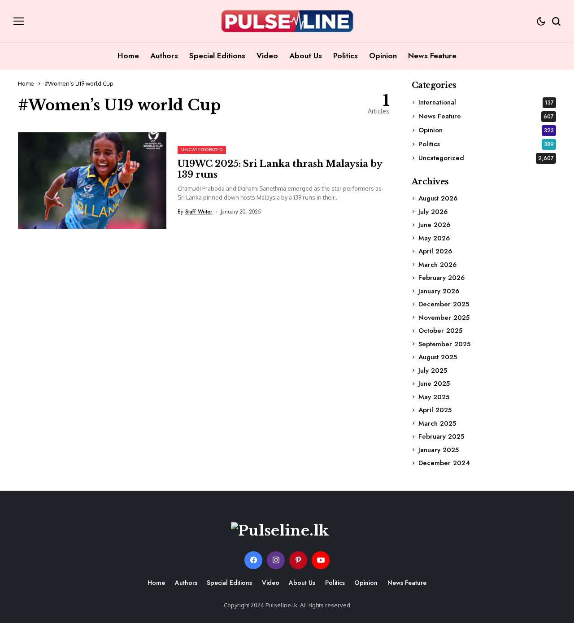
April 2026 (435, 251)
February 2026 (441, 278)
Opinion (486, 130)
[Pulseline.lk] (287, 21)
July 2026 (433, 212)
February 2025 (441, 436)
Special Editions (229, 582)
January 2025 (438, 450)
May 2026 (434, 238)
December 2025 (443, 304)
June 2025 (434, 383)
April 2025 (435, 410)
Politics (486, 144)
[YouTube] (321, 560)
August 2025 (437, 357)
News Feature (486, 116)
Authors (186, 582)
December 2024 (444, 463)
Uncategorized (486, 158)
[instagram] (276, 560)
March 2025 (437, 423)
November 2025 (444, 317)
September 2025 (444, 344)
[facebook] (253, 560)
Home (26, 83)
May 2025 (433, 397)
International (486, 102)
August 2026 (437, 198)
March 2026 (437, 265)
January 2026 (438, 291)
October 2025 (440, 330)
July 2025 (432, 370)
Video (270, 582)
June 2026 (434, 225)
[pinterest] (298, 560)
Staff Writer (198, 212)
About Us (302, 582)
